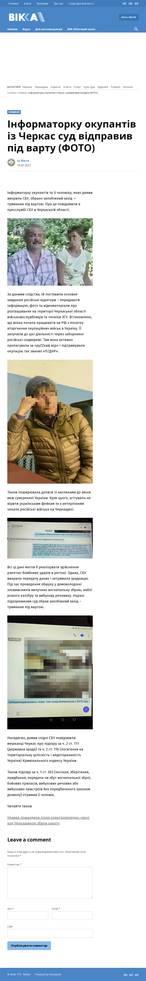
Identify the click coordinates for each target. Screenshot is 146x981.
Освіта (67, 87)
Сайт (10, 926)
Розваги (115, 87)
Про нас (58, 3)
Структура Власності (81, 3)
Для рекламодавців (48, 29)
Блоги (27, 3)
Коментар (14, 864)
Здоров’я (102, 87)
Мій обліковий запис (81, 29)
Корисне (56, 87)
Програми (42, 3)
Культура (89, 87)
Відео (26, 29)
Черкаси (27, 87)
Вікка (25, 161)
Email (56, 908)
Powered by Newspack (48, 974)
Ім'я (10, 908)
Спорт (77, 87)
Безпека (128, 87)
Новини (12, 29)
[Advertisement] (73, 58)
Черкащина (41, 87)
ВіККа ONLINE (128, 17)
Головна (13, 3)
